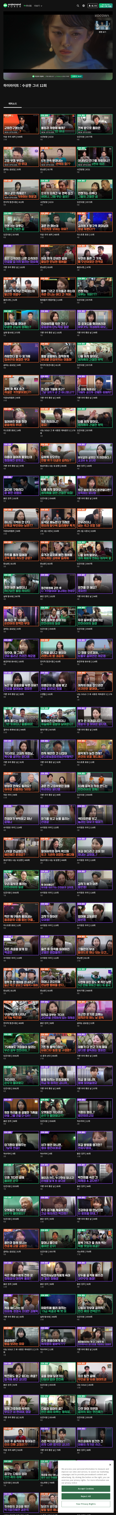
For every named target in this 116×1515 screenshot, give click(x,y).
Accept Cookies (86, 1488)
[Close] (110, 1465)
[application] (58, 42)
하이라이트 (11, 85)
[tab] (13, 104)
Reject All (86, 1496)
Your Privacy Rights (86, 1504)
